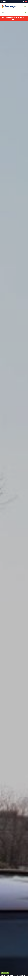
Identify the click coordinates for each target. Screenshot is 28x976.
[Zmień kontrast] (6, 1)
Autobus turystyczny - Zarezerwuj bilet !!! (14, 18)
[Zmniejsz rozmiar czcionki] (4, 1)
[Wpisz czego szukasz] (25, 12)
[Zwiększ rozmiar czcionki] (1, 1)
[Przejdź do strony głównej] (9, 7)
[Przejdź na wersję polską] (23, 1)
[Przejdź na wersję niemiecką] (26, 1)
